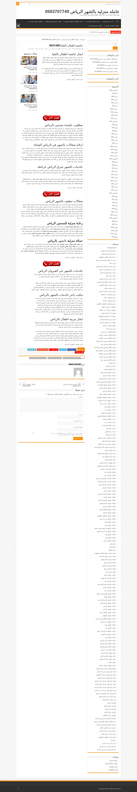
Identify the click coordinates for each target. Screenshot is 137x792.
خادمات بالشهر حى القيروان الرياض (72, 358)
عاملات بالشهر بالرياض (109, 609)
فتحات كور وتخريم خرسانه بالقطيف (106, 675)
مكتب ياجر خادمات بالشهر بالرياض (38, 358)
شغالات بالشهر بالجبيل (109, 497)
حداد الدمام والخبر (111, 366)
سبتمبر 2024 (114, 155)
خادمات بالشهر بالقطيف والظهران (106, 397)
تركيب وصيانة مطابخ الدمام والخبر (106, 282)
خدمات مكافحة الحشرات (93, 21)
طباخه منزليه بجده (111, 572)
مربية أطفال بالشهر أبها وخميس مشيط (105, 721)
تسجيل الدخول (113, 760)
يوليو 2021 (115, 196)
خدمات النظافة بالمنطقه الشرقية (74, 21)
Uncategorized (111, 247)
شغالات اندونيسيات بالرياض (108, 469)
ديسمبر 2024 (114, 146)
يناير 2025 (115, 143)
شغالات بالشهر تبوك (110, 522)
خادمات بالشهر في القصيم (108, 413)
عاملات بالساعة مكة (110, 581)
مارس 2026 (114, 99)
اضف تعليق (37, 48)
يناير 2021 (115, 205)
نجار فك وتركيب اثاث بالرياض (107, 746)
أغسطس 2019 (113, 218)
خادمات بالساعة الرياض (109, 375)
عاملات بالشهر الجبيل (110, 597)
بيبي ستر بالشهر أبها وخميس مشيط (106, 260)
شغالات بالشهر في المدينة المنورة (106, 531)
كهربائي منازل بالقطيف (109, 715)
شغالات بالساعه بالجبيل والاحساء (107, 481)
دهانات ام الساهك (111, 435)
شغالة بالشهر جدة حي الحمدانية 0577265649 (105, 62)
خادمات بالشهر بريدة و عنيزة (108, 403)
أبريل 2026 (114, 96)
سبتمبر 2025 (114, 118)
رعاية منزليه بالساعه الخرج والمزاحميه (105, 447)
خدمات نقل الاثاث (111, 428)
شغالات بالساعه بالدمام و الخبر (107, 484)
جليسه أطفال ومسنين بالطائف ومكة (106, 350)
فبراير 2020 (114, 212)
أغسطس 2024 (113, 159)
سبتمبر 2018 (114, 233)
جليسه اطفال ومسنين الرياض (107, 357)
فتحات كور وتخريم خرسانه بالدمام (106, 671)
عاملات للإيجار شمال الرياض (108, 643)
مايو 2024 (115, 168)
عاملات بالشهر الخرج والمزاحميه (107, 600)
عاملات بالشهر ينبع (110, 637)
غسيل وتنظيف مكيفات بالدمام (107, 665)
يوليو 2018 (115, 237)
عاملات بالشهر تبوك (110, 625)
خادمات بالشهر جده (110, 410)
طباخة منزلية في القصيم (109, 565)
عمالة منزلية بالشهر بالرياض (55, 358)
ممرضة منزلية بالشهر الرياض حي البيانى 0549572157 (30, 106)
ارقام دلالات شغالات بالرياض (75, 187)
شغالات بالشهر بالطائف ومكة (108, 509)
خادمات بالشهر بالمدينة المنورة (107, 400)
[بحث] (17, 3)
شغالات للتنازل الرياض (109, 541)
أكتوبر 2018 (114, 230)
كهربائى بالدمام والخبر (110, 706)
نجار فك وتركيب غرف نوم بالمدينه (106, 749)
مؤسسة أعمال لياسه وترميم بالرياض (105, 718)
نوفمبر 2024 (114, 149)
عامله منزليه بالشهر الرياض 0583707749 (82, 11)
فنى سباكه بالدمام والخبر (109, 699)
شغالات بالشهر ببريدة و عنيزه (107, 519)
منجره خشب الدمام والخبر (108, 734)
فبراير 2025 (114, 140)
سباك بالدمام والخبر (110, 459)
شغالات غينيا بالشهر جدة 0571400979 (99, 32)
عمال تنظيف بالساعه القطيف (107, 659)
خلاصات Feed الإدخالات (111, 763)
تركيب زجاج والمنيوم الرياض (108, 272)
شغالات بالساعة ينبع (110, 475)
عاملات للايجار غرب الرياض (108, 650)
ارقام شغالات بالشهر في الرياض (74, 257)
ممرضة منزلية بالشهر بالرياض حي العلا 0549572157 (30, 68)
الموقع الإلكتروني (78, 427)
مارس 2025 (114, 137)
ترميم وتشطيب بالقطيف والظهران (106, 304)
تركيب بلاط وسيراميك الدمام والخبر (106, 266)
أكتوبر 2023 (114, 184)
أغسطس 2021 (113, 193)
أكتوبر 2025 (114, 115)
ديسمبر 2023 (114, 180)
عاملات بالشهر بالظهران (109, 615)
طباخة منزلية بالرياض (110, 562)
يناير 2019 (115, 224)
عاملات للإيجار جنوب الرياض (108, 640)
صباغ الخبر (113, 544)
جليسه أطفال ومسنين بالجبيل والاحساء (105, 347)
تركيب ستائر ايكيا (111, 276)
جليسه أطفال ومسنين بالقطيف (107, 353)
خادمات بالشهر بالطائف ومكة (107, 394)
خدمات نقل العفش (108, 21)
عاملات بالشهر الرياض (109, 606)
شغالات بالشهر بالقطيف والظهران (106, 516)
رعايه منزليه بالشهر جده (109, 456)
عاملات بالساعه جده (110, 590)
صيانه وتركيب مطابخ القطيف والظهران (105, 553)
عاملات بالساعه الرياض (109, 587)
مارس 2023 (114, 190)
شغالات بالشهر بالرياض (35, 21)
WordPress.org (113, 770)
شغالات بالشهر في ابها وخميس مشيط (105, 528)
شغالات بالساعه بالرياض (112, 25)
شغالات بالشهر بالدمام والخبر (53, 21)
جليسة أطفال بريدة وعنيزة (108, 332)
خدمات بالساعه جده (110, 422)
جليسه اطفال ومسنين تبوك (108, 360)
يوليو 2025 (115, 124)
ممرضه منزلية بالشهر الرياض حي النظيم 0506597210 (30, 87)
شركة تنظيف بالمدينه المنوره (113, 4)
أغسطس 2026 (113, 90)
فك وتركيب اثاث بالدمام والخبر (107, 696)
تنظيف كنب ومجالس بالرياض (108, 322)
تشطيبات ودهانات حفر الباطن (107, 310)
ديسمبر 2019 (114, 215)
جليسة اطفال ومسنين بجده (108, 344)
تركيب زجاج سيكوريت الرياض (107, 269)
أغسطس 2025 (113, 121)
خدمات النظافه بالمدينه (109, 419)
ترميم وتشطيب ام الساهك (108, 294)
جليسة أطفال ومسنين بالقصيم (107, 338)
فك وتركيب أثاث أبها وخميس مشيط (106, 693)
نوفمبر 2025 (114, 112)
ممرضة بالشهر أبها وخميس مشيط (106, 724)
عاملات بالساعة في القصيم (108, 578)
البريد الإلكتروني (78, 421)
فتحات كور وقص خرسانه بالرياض (106, 678)
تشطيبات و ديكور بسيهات (108, 307)
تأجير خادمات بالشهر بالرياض (75, 79)
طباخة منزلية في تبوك (110, 569)
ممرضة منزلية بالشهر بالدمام (108, 728)
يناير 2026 (115, 106)
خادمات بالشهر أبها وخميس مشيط (106, 382)
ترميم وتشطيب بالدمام (109, 300)
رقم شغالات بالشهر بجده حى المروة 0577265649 (104, 59)
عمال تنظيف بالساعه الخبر (108, 653)
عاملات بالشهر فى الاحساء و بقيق (106, 631)
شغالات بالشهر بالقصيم (109, 512)
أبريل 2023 (114, 187)
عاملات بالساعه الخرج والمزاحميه (106, 584)
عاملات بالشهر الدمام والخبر (108, 603)
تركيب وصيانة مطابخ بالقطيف (107, 285)
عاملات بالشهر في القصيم (108, 634)
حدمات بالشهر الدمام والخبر (108, 372)
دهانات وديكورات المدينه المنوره (107, 438)
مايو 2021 (115, 202)
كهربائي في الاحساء (110, 709)
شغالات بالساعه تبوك (110, 491)
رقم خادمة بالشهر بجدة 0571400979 (107, 65)
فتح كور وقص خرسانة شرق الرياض (106, 668)
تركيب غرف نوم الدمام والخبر (107, 279)
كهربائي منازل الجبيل (110, 712)
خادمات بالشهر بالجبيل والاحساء (107, 385)
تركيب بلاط (112, 263)
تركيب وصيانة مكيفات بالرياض (107, 291)
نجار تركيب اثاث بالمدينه (109, 743)
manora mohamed (76, 48)
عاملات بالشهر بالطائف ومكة (108, 612)
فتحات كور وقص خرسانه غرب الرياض (105, 690)
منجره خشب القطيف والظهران (107, 737)
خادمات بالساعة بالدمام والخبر (107, 378)
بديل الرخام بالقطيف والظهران (107, 257)
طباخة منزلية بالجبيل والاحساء (107, 556)
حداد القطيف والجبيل (110, 369)
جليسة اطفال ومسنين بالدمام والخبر (106, 341)
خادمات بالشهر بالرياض (109, 391)
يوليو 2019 (115, 221)
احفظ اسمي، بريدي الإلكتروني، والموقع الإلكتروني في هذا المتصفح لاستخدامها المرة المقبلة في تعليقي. (67, 434)
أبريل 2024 (114, 171)
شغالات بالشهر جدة (110, 525)
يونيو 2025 (115, 127)
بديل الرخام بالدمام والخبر (108, 254)
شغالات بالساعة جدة (110, 472)
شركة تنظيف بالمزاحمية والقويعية (106, 466)
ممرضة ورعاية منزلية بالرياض (107, 731)
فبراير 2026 (114, 102)
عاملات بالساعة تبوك (110, 575)
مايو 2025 (115, 131)
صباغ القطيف (112, 550)
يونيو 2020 (115, 208)
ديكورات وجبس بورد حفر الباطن (107, 444)
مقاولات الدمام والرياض (95, 25)
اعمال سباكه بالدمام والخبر (108, 251)
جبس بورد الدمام (111, 329)
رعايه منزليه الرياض (110, 450)
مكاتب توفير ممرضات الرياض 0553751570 (72, 384)
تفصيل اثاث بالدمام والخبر (108, 313)
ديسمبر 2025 (114, 109)
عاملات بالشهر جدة (110, 628)
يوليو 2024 (115, 162)
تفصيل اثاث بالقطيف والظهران (107, 316)
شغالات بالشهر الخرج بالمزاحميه (107, 494)
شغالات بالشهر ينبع (110, 537)
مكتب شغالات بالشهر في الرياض (74, 344)
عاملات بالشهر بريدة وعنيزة (108, 622)
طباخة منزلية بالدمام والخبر (108, 559)
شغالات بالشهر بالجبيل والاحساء (107, 500)
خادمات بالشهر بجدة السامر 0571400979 (106, 71)
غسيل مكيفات (112, 662)
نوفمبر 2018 (114, 227)
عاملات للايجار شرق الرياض (108, 646)
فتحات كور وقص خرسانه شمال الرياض (105, 687)
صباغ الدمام (112, 547)
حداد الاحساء (112, 363)
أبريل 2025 (114, 134)
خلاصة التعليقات (113, 767)
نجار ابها (113, 740)
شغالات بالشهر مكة (110, 534)
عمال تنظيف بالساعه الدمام (108, 656)
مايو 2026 (115, 93)
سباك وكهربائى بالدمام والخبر (107, 463)
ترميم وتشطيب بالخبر (110, 297)
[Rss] (29, 4)
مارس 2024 (114, 174)
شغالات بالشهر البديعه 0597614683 (29, 384)
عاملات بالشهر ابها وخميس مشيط (106, 594)
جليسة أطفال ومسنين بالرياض (70, 39)
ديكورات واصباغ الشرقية (109, 441)
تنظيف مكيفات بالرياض (109, 325)
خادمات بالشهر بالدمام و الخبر (107, 388)
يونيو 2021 (115, 199)
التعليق (80, 397)
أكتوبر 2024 (114, 152)
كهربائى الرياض (111, 703)
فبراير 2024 (114, 177)
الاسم (81, 414)
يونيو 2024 (115, 165)
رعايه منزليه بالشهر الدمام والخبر (106, 453)
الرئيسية (117, 21)
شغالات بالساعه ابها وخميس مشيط (106, 478)
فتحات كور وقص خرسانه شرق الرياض (105, 684)
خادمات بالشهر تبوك (110, 406)
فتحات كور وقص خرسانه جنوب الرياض (105, 681)
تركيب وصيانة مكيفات (110, 288)
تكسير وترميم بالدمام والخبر (108, 319)
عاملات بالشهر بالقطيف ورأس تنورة (106, 618)
